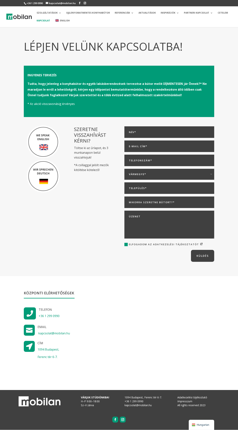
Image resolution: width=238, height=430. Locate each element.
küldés (203, 256)
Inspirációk (168, 13)
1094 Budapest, (48, 349)
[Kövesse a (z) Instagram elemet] (123, 420)
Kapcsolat (43, 20)
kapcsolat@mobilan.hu (54, 333)
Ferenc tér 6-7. (47, 357)
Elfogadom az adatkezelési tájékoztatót (164, 244)
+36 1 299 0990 (35, 3)
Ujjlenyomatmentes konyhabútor (88, 13)
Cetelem (223, 13)
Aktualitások (147, 13)
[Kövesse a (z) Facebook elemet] (115, 420)
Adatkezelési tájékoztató (192, 397)
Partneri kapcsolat (196, 13)
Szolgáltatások (47, 13)
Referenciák (122, 13)
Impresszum (184, 401)
